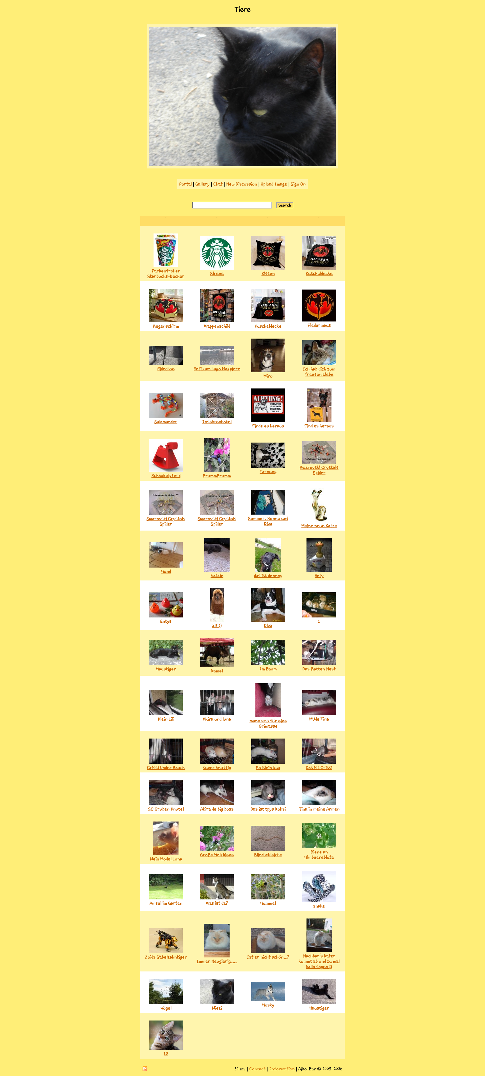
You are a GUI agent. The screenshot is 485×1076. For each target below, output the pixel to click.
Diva (268, 625)
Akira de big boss (217, 809)
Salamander (165, 421)
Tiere (242, 9)
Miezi (217, 1008)
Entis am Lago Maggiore (217, 368)
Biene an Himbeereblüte (319, 854)
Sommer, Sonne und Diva (268, 521)
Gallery (202, 184)
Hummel (268, 903)
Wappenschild (217, 326)
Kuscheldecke (319, 273)
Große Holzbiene (217, 854)
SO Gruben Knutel (166, 809)
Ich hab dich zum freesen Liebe (319, 371)
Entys (165, 621)
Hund (166, 571)
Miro (268, 376)
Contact (257, 1069)
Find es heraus (319, 426)
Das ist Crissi (319, 767)
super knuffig (217, 767)
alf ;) (217, 625)
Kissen (268, 273)
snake (319, 906)
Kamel (217, 671)
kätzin (217, 575)
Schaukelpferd (166, 475)
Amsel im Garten (166, 903)
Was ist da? (217, 903)
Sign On (298, 184)
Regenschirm (166, 326)
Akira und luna (217, 719)
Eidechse (166, 368)
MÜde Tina (319, 719)
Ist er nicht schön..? (268, 957)
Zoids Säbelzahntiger (166, 957)
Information (282, 1069)
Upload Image (274, 184)
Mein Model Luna (166, 859)
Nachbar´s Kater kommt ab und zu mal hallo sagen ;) (319, 961)
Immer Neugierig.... (216, 961)
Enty (319, 575)
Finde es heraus (268, 426)
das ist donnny (268, 575)
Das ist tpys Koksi (268, 809)
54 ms (240, 1069)
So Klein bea (268, 767)
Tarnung (268, 471)
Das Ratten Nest (319, 669)
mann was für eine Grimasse (268, 723)
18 (166, 1053)
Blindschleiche (268, 854)
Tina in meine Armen (319, 809)
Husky (268, 1005)
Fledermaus (319, 325)
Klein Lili (166, 719)
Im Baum (268, 669)
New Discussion (241, 184)
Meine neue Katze (319, 525)
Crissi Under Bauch (166, 767)
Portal (185, 184)
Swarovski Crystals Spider (319, 470)
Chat (218, 184)
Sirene (217, 273)
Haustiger (166, 669)
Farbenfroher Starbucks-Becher (165, 273)
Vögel (166, 1008)
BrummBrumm (217, 475)
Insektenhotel (217, 421)
